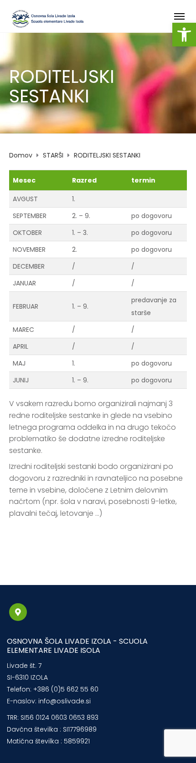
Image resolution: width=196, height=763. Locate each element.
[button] (184, 34)
